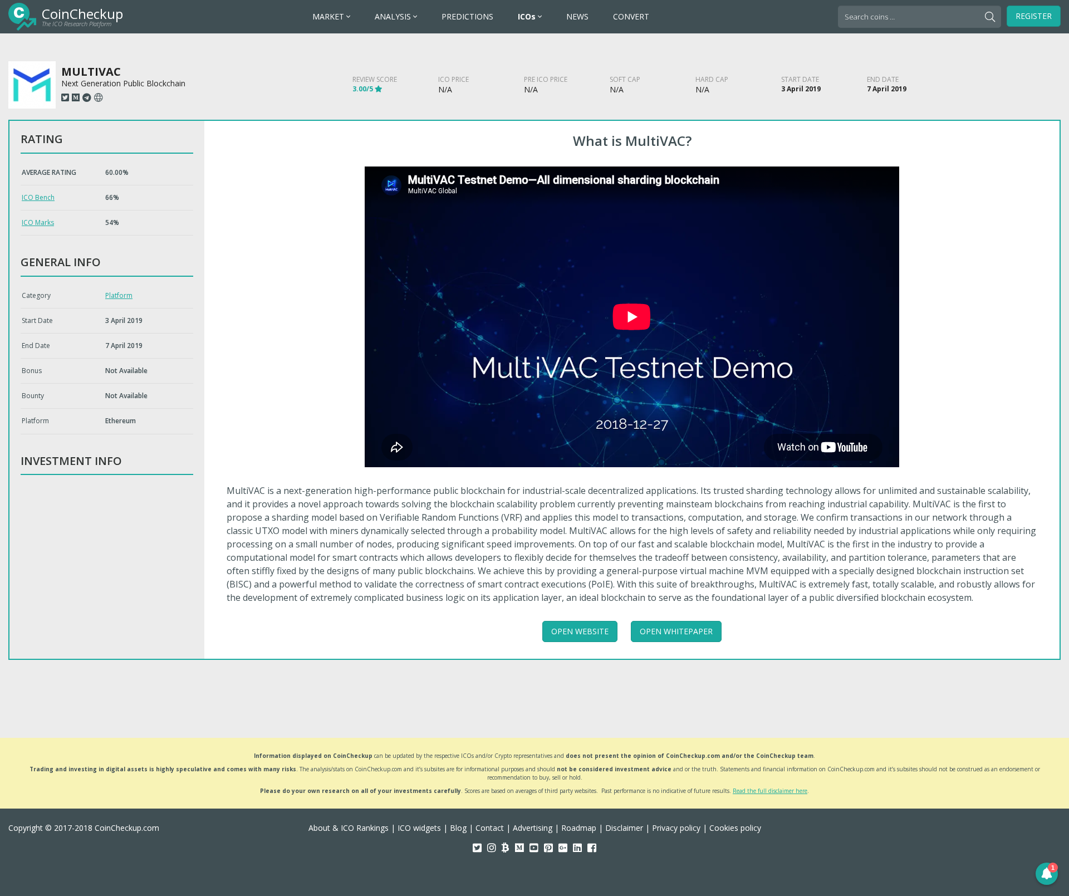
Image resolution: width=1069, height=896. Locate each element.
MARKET (329, 16)
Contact (489, 827)
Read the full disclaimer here (770, 791)
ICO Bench (38, 197)
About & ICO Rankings (348, 827)
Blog (458, 827)
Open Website (580, 631)
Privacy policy (676, 827)
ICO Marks (38, 222)
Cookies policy (735, 827)
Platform (119, 295)
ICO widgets (419, 827)
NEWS (577, 16)
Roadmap (578, 827)
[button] (1047, 874)
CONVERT (631, 16)
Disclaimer (624, 827)
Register (1034, 16)
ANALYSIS (394, 16)
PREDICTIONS (467, 16)
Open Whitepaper (676, 631)
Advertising (532, 827)
